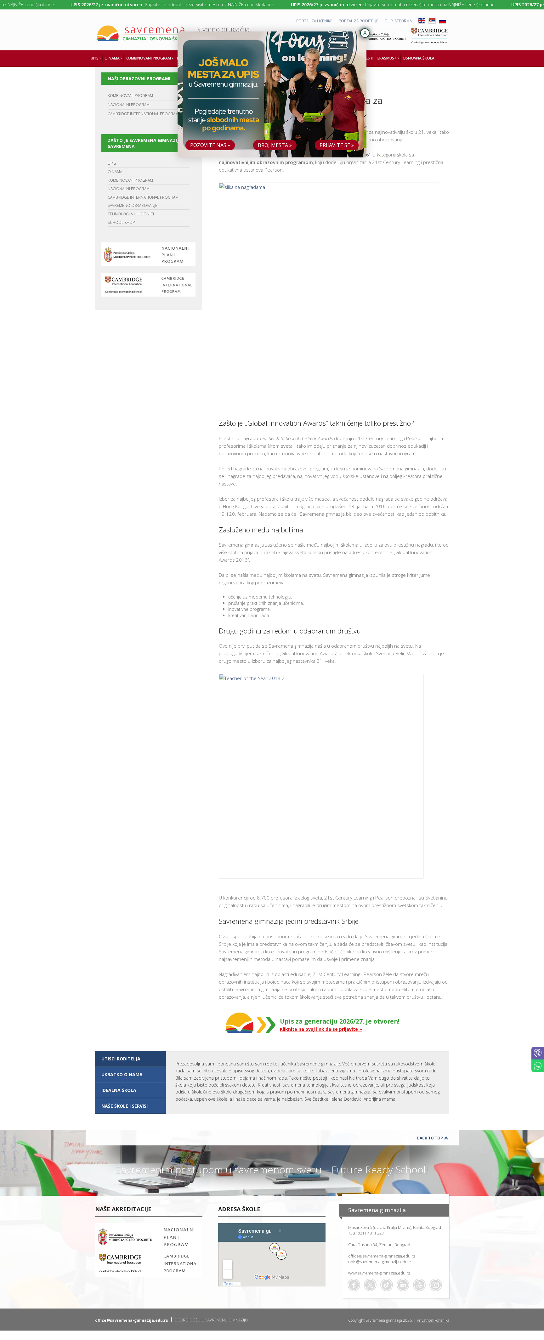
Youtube (419, 1285)
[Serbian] (432, 22)
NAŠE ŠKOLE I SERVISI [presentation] (124, 1106)
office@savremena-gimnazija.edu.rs (381, 1256)
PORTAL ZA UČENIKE (314, 21)
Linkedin (403, 1285)
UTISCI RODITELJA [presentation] (120, 1059)
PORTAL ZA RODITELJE (358, 21)
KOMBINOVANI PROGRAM (130, 95)
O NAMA (115, 171)
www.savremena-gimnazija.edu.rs (379, 1273)
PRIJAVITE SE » (337, 145)
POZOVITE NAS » (210, 145)
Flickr (435, 1285)
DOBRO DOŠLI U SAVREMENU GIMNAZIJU (211, 1320)
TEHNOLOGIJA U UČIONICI (131, 214)
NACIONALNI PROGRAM (129, 104)
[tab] (130, 1059)
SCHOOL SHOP (121, 222)
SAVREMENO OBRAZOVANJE (132, 205)
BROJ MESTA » (275, 145)
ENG (421, 21)
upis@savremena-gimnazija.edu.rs (380, 1261)
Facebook (354, 1285)
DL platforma (398, 21)
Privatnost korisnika (433, 1320)
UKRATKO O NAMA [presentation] (122, 1074)
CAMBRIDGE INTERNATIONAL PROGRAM (143, 113)
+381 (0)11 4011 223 (366, 1233)
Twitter (370, 1285)
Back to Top (430, 1138)
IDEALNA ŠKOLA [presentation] (118, 1090)
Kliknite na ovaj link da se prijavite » (321, 1029)
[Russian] (442, 22)
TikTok (386, 1285)
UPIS (112, 163)
